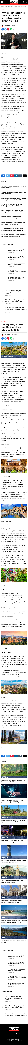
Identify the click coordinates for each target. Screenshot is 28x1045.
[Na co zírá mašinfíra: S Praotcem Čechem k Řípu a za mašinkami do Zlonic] (14, 812)
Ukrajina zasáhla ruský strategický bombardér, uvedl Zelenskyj (11, 217)
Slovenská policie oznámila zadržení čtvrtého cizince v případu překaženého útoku (13, 199)
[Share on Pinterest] (8, 29)
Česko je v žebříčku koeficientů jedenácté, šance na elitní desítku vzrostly (14, 292)
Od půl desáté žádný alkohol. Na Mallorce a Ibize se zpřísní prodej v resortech (13, 841)
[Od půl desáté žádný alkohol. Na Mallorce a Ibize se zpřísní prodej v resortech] (14, 832)
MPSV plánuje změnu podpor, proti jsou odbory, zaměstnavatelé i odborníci (15, 300)
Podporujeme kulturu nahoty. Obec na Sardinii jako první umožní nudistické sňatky (14, 921)
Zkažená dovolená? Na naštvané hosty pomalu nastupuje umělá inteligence (12, 801)
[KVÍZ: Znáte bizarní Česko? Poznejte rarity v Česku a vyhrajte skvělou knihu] (14, 852)
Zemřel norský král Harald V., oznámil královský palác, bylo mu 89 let (11, 205)
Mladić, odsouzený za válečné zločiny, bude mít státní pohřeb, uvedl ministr (13, 223)
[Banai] (14, 2)
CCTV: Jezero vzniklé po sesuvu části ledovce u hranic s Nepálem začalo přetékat (13, 235)
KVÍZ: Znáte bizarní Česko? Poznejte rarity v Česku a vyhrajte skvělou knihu (13, 861)
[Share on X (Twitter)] (5, 29)
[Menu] (2, 2)
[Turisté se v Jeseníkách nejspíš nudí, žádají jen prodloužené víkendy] (14, 872)
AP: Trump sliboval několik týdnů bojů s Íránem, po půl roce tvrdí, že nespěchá (12, 229)
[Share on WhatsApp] (11, 29)
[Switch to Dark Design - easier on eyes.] (23, 2)
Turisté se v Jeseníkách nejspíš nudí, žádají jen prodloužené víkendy (13, 881)
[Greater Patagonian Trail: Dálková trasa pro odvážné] (14, 932)
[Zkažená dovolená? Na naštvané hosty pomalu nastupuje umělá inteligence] (14, 791)
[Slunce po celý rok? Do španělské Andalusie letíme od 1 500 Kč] (14, 350)
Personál (8, 25)
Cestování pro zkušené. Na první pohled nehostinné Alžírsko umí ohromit (12, 901)
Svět (2, 9)
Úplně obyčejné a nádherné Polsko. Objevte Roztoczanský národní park (13, 781)
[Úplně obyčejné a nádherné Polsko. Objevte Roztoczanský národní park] (14, 771)
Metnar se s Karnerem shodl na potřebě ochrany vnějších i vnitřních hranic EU (12, 211)
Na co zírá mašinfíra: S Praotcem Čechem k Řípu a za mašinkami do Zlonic (13, 821)
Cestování (4, 321)
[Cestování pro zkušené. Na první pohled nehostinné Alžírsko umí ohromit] (14, 892)
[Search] (26, 2)
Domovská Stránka (5, 6)
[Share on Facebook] (2, 29)
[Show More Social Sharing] (14, 29)
